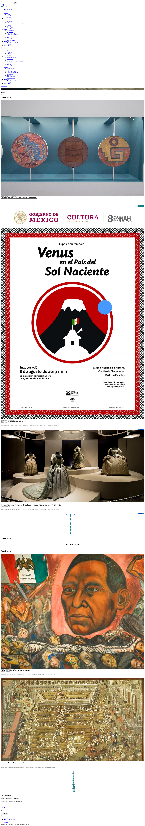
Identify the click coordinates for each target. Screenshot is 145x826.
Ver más (141, 205)
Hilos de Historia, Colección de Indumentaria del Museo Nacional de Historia (31, 505)
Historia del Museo (11, 33)
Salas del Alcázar (11, 40)
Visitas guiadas (10, 28)
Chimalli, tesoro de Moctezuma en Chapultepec (19, 198)
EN (6, 6)
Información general (11, 19)
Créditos (6, 822)
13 (70, 530)
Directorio (6, 818)
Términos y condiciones (9, 819)
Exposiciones (10, 21)
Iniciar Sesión (8, 9)
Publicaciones (7, 45)
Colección (6, 13)
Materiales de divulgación (13, 42)
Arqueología (10, 36)
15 (70, 533)
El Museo (6, 29)
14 (70, 532)
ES (3, 6)
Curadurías (9, 14)
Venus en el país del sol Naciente (13, 421)
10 (70, 526)
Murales (8, 37)
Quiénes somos (10, 30)
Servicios (9, 26)
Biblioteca (9, 25)
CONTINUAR (18, 801)
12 (70, 529)
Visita (5, 18)
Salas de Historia (11, 38)
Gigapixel (9, 17)
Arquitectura (10, 32)
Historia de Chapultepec (12, 34)
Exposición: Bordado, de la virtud (15, 23)
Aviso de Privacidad (8, 820)
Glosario (9, 44)
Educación (6, 41)
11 (70, 528)
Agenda (8, 22)
